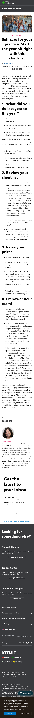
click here (22, 696)
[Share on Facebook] (13, 69)
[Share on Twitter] (17, 69)
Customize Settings (25, 713)
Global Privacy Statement (19, 702)
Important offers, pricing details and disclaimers (17, 521)
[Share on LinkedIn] (20, 69)
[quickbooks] (8, 2)
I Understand (9, 713)
